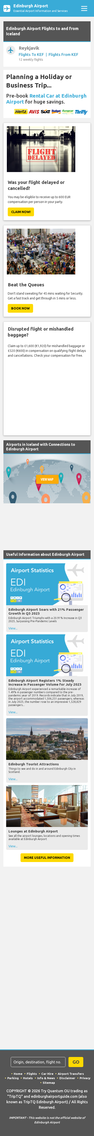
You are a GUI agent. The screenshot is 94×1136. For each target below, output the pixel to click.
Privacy (85, 1078)
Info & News (46, 1078)
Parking (13, 1078)
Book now (20, 308)
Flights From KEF (63, 54)
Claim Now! (21, 212)
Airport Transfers (71, 1073)
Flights (32, 1073)
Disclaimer (67, 1078)
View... (13, 628)
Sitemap (49, 1082)
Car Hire (47, 1073)
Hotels (28, 1078)
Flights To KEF (31, 54)
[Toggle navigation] (84, 8)
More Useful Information (47, 858)
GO (76, 1062)
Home (18, 1073)
